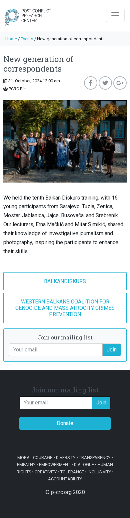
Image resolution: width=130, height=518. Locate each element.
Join (112, 349)
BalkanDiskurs (65, 281)
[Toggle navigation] (115, 15)
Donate (65, 423)
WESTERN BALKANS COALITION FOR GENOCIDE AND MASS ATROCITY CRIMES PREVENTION (65, 307)
